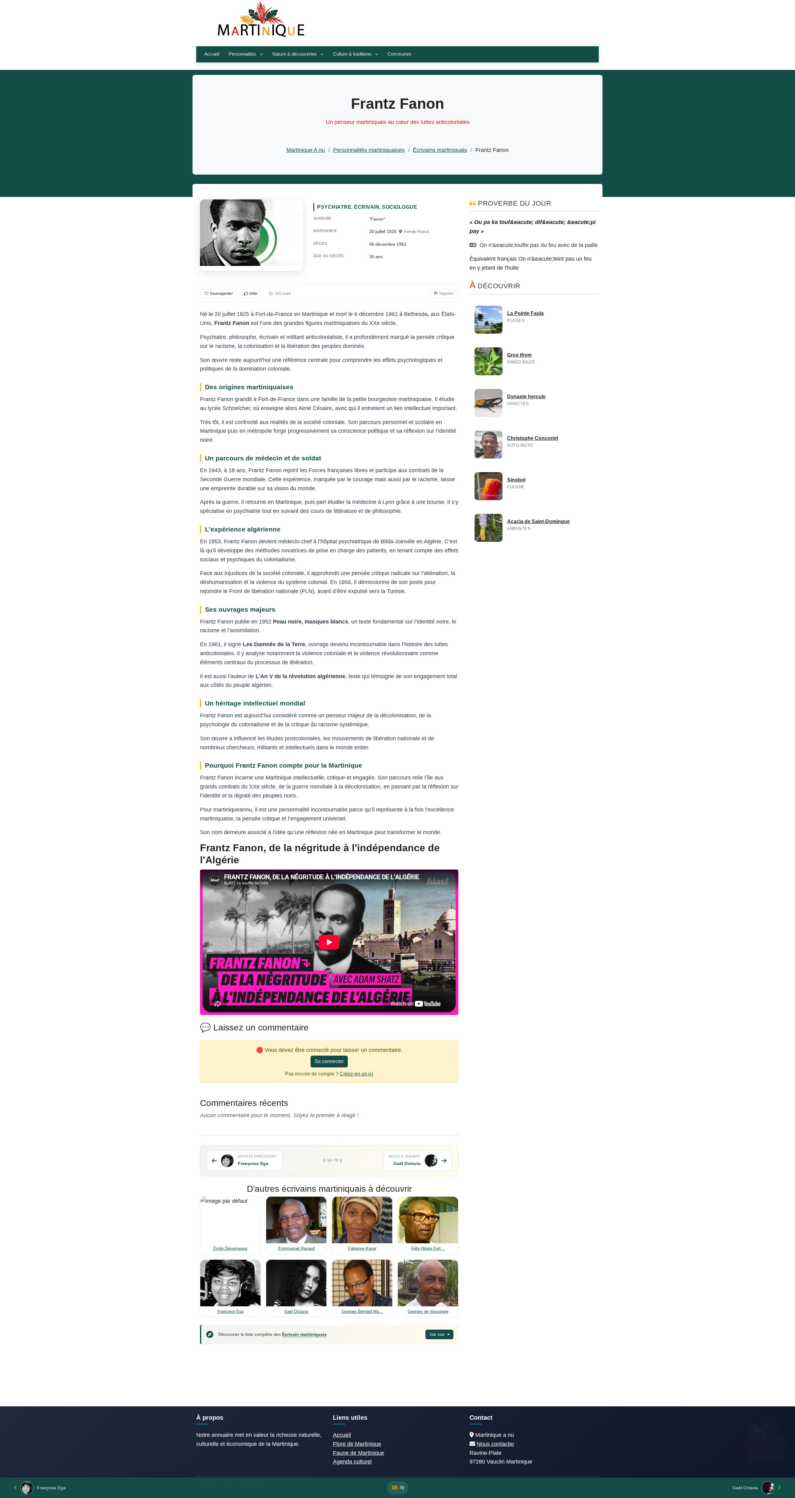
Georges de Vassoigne (428, 1311)
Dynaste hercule (526, 396)
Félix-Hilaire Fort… (428, 1248)
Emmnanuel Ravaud (296, 1248)
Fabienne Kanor (362, 1248)
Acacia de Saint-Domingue (538, 521)
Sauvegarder (221, 293)
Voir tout (437, 1334)
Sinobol (516, 479)
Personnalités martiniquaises (369, 150)
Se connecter (329, 1061)
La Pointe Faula (525, 313)
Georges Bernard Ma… (362, 1311)
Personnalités (242, 54)
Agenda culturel (352, 1462)
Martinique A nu (305, 150)
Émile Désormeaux (230, 1248)
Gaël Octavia (296, 1311)
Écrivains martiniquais (440, 150)
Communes (399, 54)
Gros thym (519, 355)
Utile (253, 293)
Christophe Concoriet (532, 438)
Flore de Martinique (357, 1444)
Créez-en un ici (356, 1073)
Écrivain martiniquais (304, 1334)
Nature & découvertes (294, 54)
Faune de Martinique (358, 1453)
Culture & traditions (352, 54)
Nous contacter (495, 1444)
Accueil (211, 54)
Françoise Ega (230, 1311)
